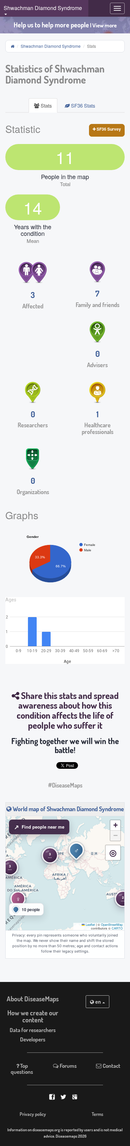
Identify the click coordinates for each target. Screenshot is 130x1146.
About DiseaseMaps (33, 999)
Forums (68, 1065)
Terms (97, 1114)
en (98, 1001)
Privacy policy (33, 1114)
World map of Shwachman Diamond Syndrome (67, 809)
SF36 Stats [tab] (82, 105)
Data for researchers (33, 1029)
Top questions (22, 1068)
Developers (32, 1039)
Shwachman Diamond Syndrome (51, 46)
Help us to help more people (65, 25)
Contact (111, 1065)
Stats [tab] (45, 105)
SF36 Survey (108, 129)
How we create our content (32, 1016)
